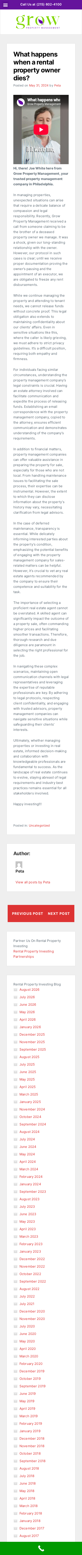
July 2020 (27, 1326)
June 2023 (27, 1214)
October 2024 (30, 1117)
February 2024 (31, 1177)
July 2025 (27, 1064)
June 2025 (27, 1072)
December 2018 (31, 1438)
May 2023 (27, 1221)
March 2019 (28, 1416)
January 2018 (29, 1521)
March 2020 (28, 1356)
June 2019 (27, 1393)
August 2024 (29, 1132)
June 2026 (27, 1004)
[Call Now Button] (41, 1548)
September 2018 (32, 1461)
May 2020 (27, 1341)
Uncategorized (39, 825)
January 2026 (30, 1027)
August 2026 (29, 989)
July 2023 (27, 1206)
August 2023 (29, 1199)
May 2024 (27, 1154)
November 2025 (32, 1042)
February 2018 (30, 1513)
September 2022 (32, 1281)
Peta (57, 85)
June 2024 (27, 1147)
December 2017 (31, 1528)
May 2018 (26, 1491)
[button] (5, 4)
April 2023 (27, 1229)
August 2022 (29, 1289)
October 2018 (30, 1453)
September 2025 (32, 1049)
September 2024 (32, 1124)
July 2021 (26, 1304)
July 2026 (27, 997)
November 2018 (31, 1446)
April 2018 (27, 1498)
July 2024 (27, 1139)
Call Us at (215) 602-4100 (41, 4)
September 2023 (32, 1191)
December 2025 (32, 1034)
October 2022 (30, 1274)
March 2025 (28, 1094)
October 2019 (30, 1379)
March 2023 (28, 1236)
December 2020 (32, 1311)
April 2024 (27, 1162)
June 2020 (27, 1334)
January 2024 (30, 1184)
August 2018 (29, 1468)
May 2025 (27, 1079)
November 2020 (32, 1319)
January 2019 (29, 1431)
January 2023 (30, 1251)
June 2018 (27, 1483)
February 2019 (30, 1423)
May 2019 (26, 1401)
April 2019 (27, 1408)
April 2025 (27, 1087)
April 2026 (27, 1019)
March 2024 (28, 1169)
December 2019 (31, 1371)
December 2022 (32, 1259)
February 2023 (31, 1244)
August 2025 (29, 1057)
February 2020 (30, 1364)
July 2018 (26, 1476)
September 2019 (32, 1386)
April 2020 (27, 1349)
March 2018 (28, 1506)
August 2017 (29, 1536)
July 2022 (27, 1296)
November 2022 (32, 1266)
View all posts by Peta (33, 882)
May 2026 (27, 1012)
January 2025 (30, 1102)
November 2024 (32, 1109)
